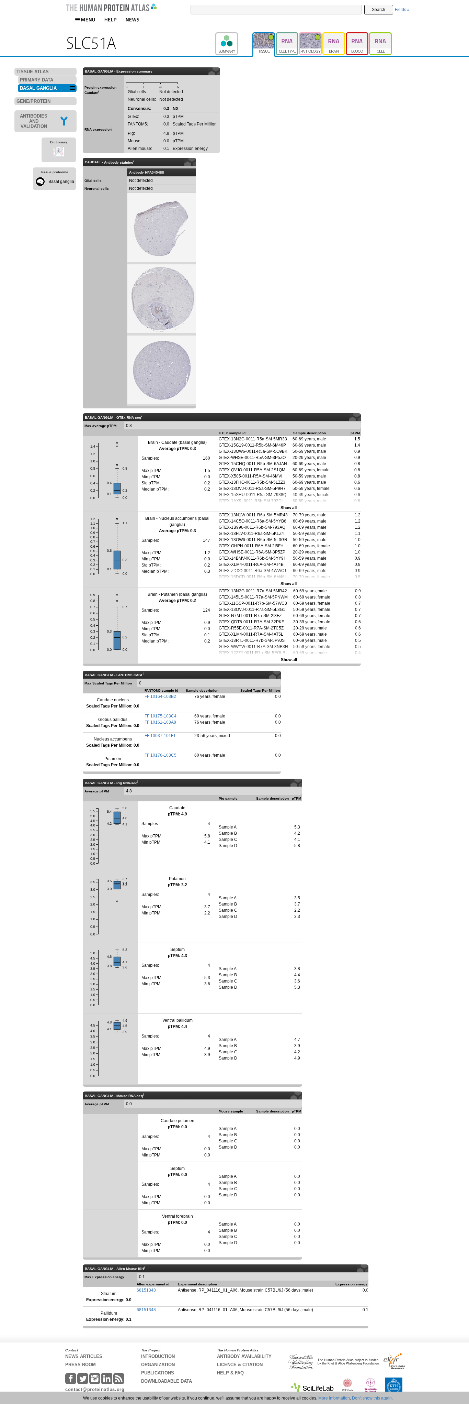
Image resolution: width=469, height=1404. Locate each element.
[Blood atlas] (357, 35)
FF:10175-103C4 (160, 716)
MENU (88, 19)
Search (378, 9)
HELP (110, 19)
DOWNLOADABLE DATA (166, 1381)
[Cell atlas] (380, 35)
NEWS (133, 19)
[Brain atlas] (334, 35)
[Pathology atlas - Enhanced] (310, 35)
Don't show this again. (372, 1398)
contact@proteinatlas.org (95, 1389)
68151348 (146, 1290)
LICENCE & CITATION (240, 1364)
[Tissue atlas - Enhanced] (264, 35)
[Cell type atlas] (287, 35)
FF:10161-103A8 (160, 722)
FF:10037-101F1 (160, 735)
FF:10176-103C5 (160, 755)
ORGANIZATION (158, 1364)
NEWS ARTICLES (83, 1356)
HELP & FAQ (230, 1372)
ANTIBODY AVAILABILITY (244, 1356)
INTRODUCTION (158, 1356)
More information (334, 1398)
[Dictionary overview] (59, 153)
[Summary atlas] (233, 35)
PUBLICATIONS (157, 1372)
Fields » (402, 9)
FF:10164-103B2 (160, 696)
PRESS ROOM (80, 1364)
